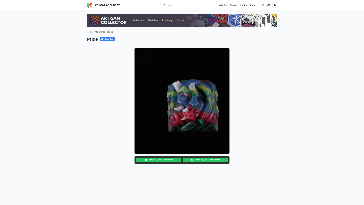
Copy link (109, 39)
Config (243, 5)
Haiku (110, 32)
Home (90, 32)
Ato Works (100, 32)
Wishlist (223, 5)
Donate (233, 5)
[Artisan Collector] (182, 20)
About (253, 5)
